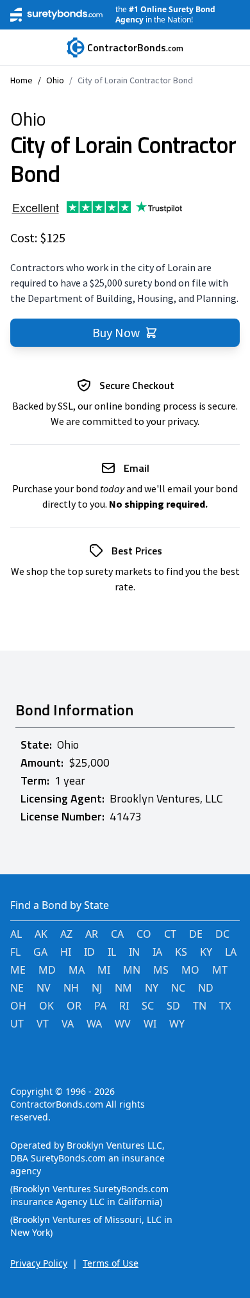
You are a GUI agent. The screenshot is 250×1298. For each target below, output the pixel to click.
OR (74, 1006)
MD (47, 970)
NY (151, 988)
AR (91, 934)
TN (199, 1006)
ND (205, 988)
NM (123, 988)
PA (100, 1006)
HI (65, 952)
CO (144, 934)
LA (231, 952)
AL (16, 934)
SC (148, 1006)
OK (46, 1006)
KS (181, 952)
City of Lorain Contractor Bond (135, 80)
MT (220, 970)
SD (173, 1006)
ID (89, 952)
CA (117, 934)
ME (18, 970)
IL (112, 952)
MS (161, 970)
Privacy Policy (38, 1263)
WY (177, 1024)
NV (44, 988)
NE (17, 988)
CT (170, 934)
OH (18, 1006)
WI (150, 1024)
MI (103, 970)
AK (41, 934)
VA (68, 1024)
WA (94, 1024)
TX (225, 1006)
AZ (66, 934)
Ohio (55, 80)
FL (15, 952)
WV (123, 1024)
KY (206, 952)
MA (77, 970)
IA (157, 952)
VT (43, 1024)
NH (71, 988)
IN (134, 952)
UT (17, 1024)
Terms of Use (110, 1263)
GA (40, 952)
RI (124, 1006)
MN (131, 970)
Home (21, 80)
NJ (97, 988)
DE (196, 934)
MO (190, 970)
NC (178, 988)
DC (222, 934)
